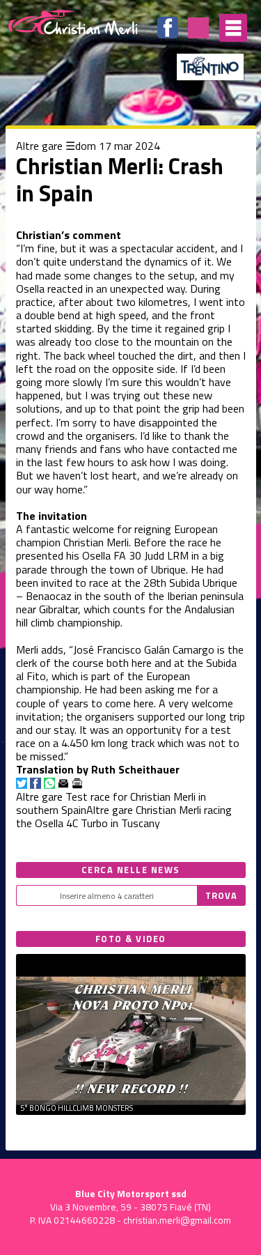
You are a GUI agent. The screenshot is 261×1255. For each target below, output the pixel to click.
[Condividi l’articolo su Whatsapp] (49, 783)
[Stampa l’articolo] (77, 783)
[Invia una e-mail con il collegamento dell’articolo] (63, 783)
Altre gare (39, 145)
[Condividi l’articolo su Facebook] (35, 783)
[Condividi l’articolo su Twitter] (21, 783)
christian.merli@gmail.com (177, 1220)
